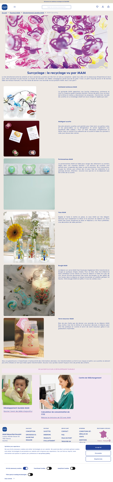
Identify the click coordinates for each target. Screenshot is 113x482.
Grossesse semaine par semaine (31, 437)
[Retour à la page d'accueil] (4, 7)
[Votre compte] (103, 6)
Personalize (98, 453)
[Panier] (108, 7)
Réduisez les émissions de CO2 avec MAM (56, 417)
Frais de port (66, 438)
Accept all (98, 447)
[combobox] (56, 7)
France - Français (103, 440)
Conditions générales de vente (85, 434)
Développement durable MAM (16, 408)
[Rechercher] (69, 7)
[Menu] (15, 7)
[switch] (49, 468)
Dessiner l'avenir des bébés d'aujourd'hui (18, 411)
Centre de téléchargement (90, 378)
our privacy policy (44, 453)
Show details (8, 478)
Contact (64, 431)
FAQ (62, 435)
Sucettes (47, 431)
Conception (30, 431)
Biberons (47, 435)
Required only (98, 459)
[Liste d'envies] (97, 7)
